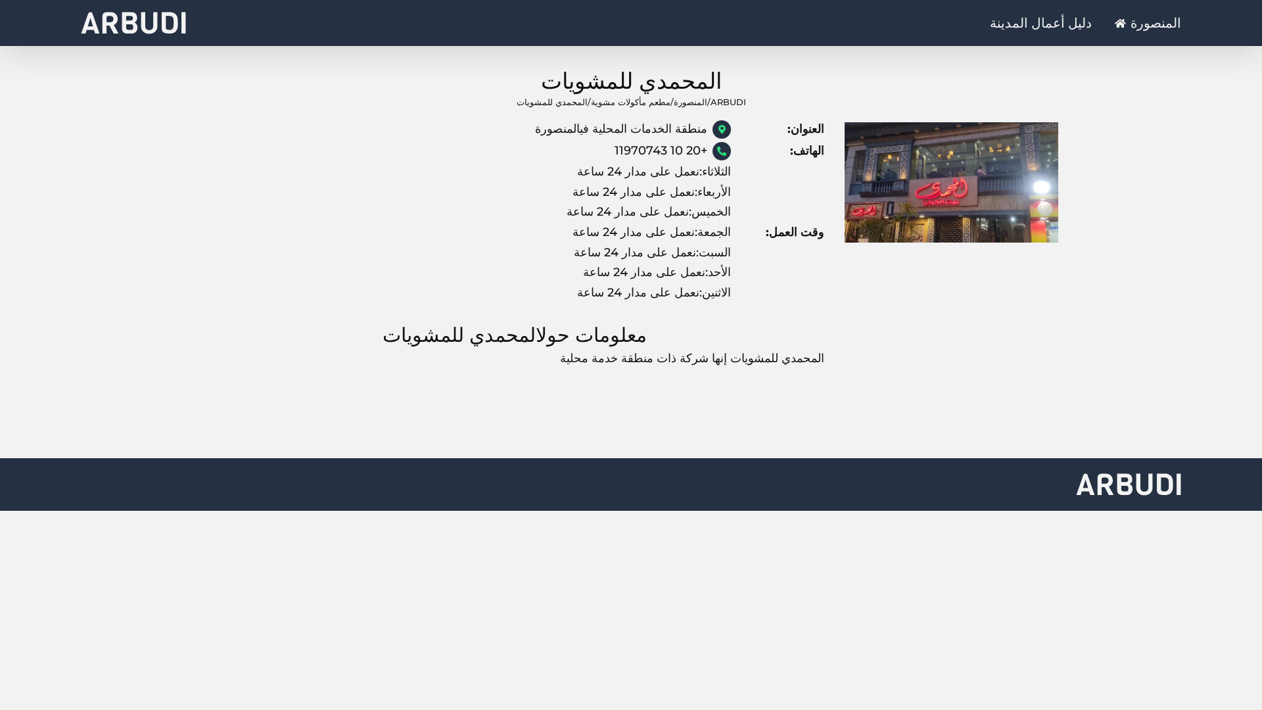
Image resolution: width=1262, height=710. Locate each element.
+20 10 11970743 (661, 150)
